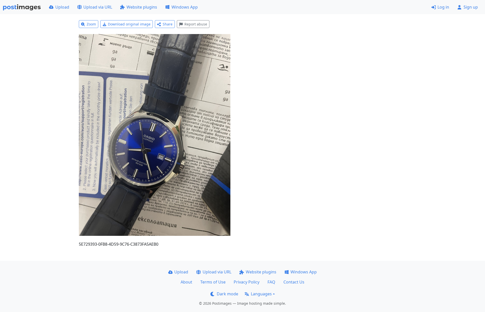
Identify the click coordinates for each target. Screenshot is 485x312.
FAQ (271, 282)
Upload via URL (97, 7)
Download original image (129, 24)
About (186, 282)
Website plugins (142, 7)
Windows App (185, 7)
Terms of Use (213, 282)
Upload (62, 7)
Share (168, 24)
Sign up (471, 7)
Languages (261, 294)
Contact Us (293, 282)
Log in (443, 7)
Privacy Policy (246, 282)
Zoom (91, 24)
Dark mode (227, 294)
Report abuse (195, 24)
